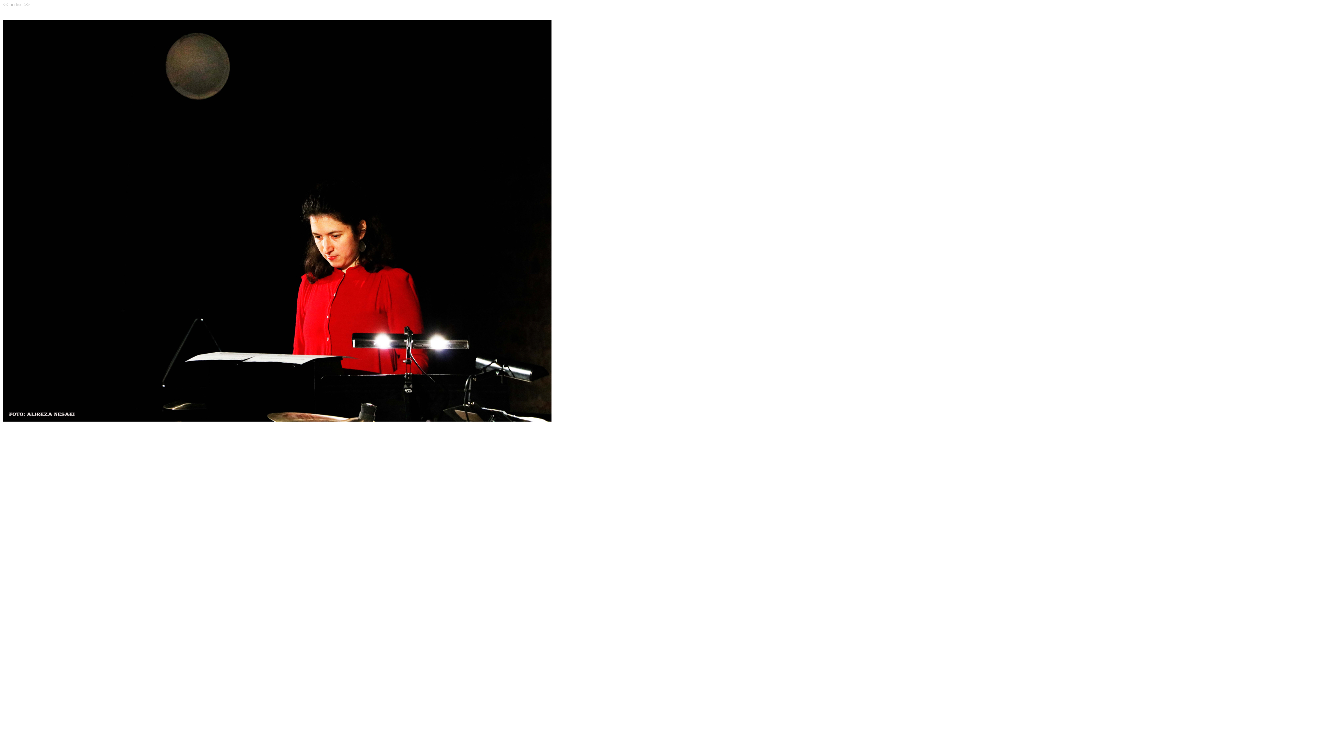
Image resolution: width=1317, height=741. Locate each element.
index (16, 4)
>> (27, 4)
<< (5, 4)
